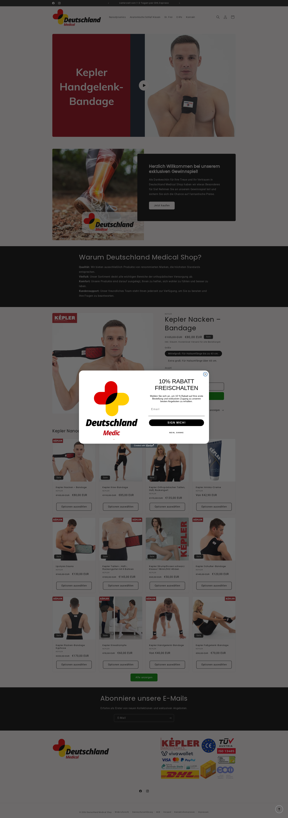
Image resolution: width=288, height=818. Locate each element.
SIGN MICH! (177, 422)
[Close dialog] (205, 374)
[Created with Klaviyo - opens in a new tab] (144, 446)
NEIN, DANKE (176, 433)
